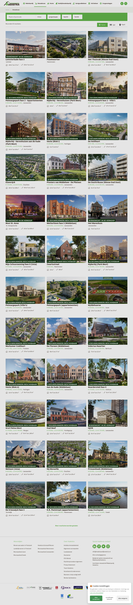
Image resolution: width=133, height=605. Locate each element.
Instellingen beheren (109, 598)
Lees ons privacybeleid (96, 593)
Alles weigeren (122, 598)
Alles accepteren (96, 598)
